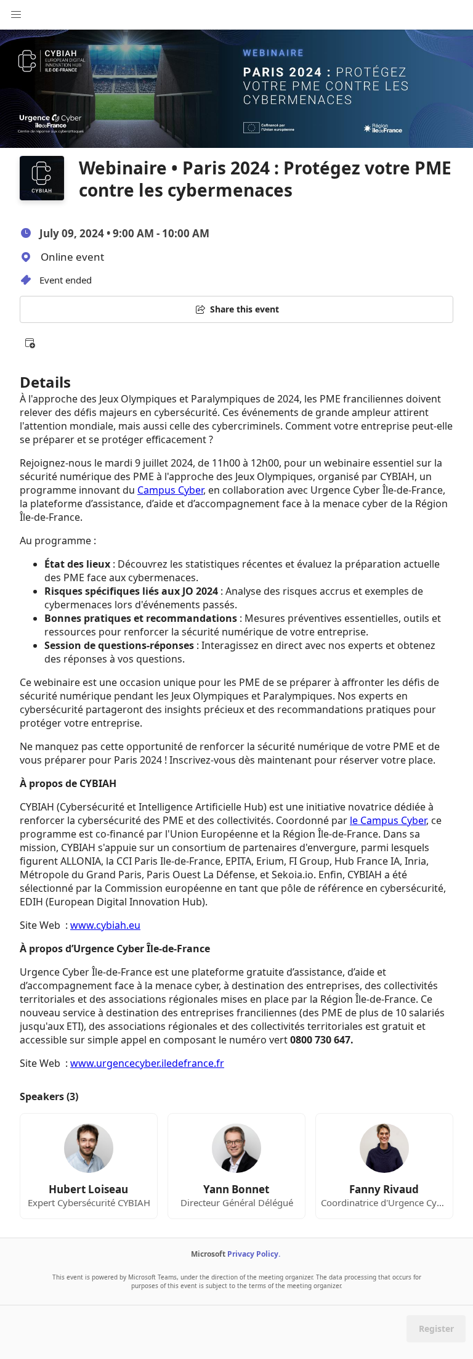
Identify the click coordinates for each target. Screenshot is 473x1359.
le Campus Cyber (388, 820)
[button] (29, 343)
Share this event (244, 309)
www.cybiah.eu (105, 925)
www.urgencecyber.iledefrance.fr (147, 1063)
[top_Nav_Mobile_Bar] (16, 15)
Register (436, 1328)
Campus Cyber (170, 490)
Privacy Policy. (253, 1254)
